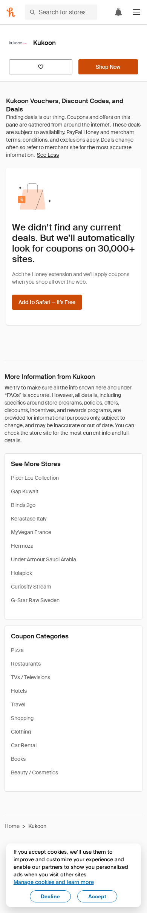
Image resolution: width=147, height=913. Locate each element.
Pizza (17, 650)
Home (12, 826)
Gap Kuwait (24, 491)
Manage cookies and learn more (54, 882)
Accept (97, 896)
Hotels (19, 690)
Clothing (21, 731)
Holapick (21, 573)
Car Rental (24, 745)
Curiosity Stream (31, 586)
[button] (136, 12)
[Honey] (11, 12)
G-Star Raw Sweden (35, 600)
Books (18, 758)
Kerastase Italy (29, 518)
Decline (50, 896)
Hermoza (22, 545)
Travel (18, 704)
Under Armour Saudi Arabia (43, 559)
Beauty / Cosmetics (34, 772)
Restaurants (26, 663)
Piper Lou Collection (35, 477)
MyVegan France (31, 532)
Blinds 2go (23, 505)
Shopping (22, 718)
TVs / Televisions (30, 677)
